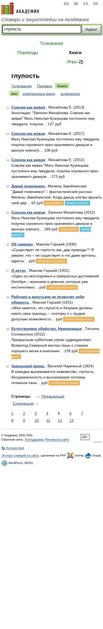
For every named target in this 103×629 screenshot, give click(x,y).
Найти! (91, 29)
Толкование (21, 86)
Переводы (27, 52)
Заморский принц (27, 366)
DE (76, 4)
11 (48, 420)
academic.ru (20, 8)
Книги (75, 52)
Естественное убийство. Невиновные (46, 328)
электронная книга (51, 261)
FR (95, 4)
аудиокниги (70, 94)
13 (71, 420)
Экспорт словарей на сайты (20, 455)
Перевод (44, 86)
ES (85, 4)
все (14, 94)
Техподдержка (34, 439)
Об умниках (22, 244)
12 (60, 420)
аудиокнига (53, 203)
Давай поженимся (28, 186)
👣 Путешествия (12, 448)
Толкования (51, 43)
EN (66, 4)
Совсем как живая (28, 107)
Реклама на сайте (57, 439)
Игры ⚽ (75, 61)
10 (37, 420)
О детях (18, 270)
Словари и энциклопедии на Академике (45, 19)
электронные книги (38, 94)
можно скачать (77, 203)
